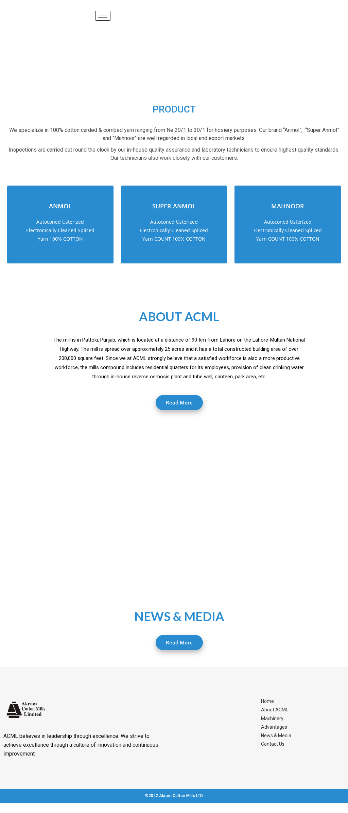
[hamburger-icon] (102, 16)
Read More (179, 402)
